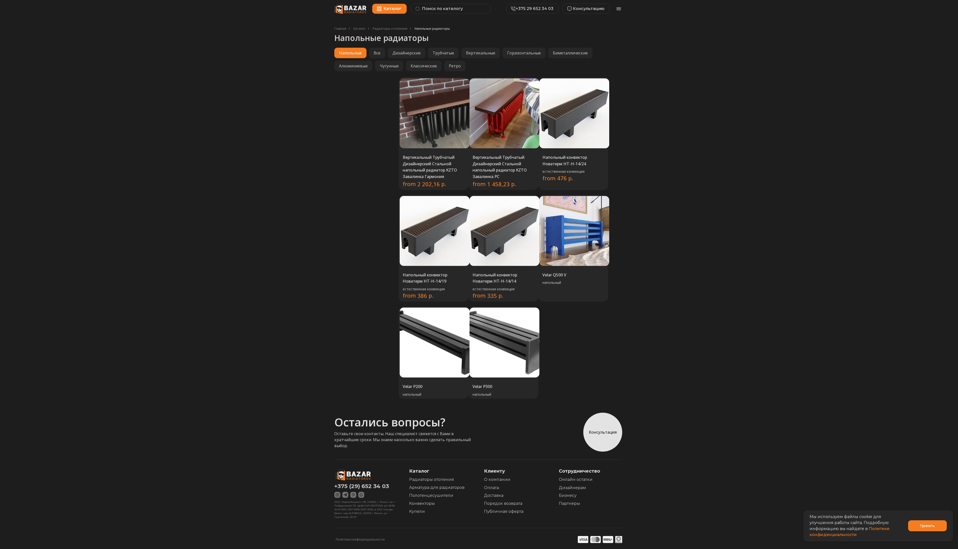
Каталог (359, 28)
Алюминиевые (353, 66)
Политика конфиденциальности (360, 539)
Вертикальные (480, 53)
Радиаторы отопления (390, 28)
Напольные (350, 53)
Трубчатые (443, 53)
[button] (583, 8)
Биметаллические (570, 53)
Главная (340, 28)
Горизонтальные (524, 53)
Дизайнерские (406, 53)
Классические (424, 66)
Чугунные (389, 66)
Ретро (455, 66)
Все (377, 53)
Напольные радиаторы (432, 28)
